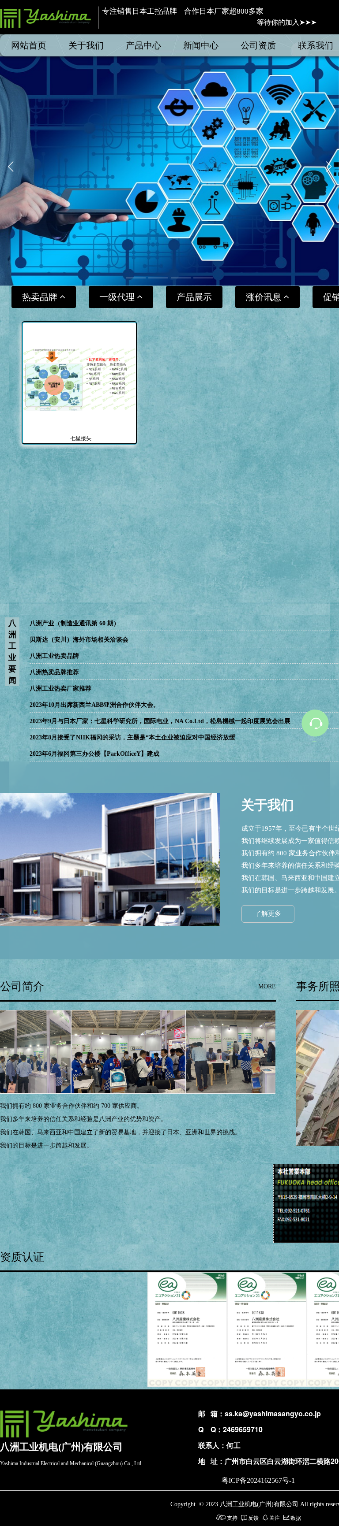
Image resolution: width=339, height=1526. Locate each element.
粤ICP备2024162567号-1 (258, 1480)
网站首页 (28, 45)
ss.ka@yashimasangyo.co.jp (273, 1413)
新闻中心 (200, 45)
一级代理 (118, 297)
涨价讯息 (264, 297)
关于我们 (86, 45)
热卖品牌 (41, 297)
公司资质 (258, 45)
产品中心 (143, 45)
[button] (136, 277)
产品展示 (194, 297)
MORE (267, 986)
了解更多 (268, 913)
